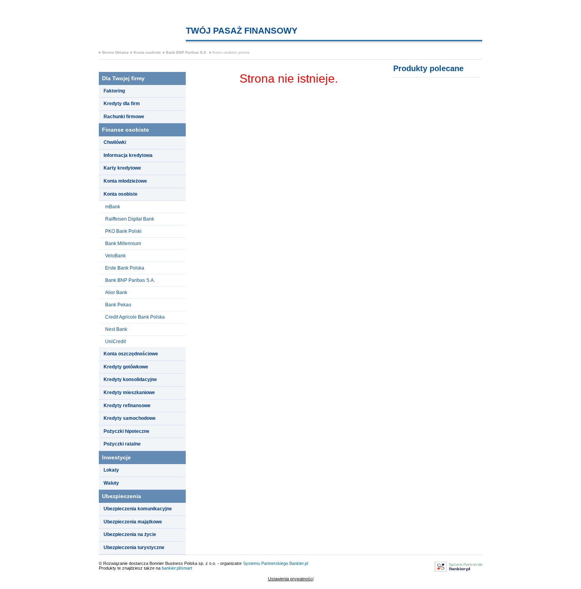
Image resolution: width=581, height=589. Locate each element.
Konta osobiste (147, 53)
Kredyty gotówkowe (126, 367)
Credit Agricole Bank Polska (135, 317)
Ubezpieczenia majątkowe (133, 522)
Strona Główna (115, 53)
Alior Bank (116, 292)
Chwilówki (115, 142)
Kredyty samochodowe (130, 418)
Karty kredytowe (122, 168)
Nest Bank (116, 329)
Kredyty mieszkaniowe (129, 392)
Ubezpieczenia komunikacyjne (138, 509)
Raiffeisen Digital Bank (129, 219)
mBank (112, 207)
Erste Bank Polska (124, 268)
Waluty (111, 483)
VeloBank (115, 256)
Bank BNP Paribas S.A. (187, 53)
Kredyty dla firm (122, 103)
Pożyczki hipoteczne (126, 431)
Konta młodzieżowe (125, 181)
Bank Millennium (123, 243)
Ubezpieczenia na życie (130, 534)
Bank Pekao (118, 305)
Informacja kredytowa (128, 155)
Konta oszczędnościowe (131, 354)
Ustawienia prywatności (290, 578)
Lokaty (111, 470)
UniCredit (115, 341)
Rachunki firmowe (124, 116)
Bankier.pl (298, 563)
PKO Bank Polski (123, 231)
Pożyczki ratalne (122, 444)
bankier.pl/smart (177, 568)
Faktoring (114, 91)
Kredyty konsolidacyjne (130, 379)
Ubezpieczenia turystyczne (134, 547)
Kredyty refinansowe (127, 405)
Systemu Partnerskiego (265, 563)
